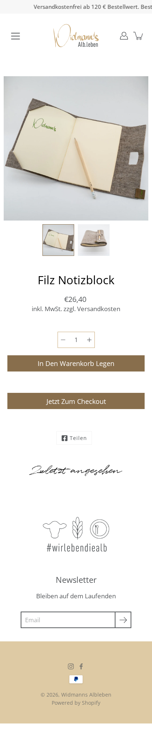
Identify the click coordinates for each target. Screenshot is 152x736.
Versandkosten (98, 308)
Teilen (78, 437)
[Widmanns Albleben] (76, 35)
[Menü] (15, 36)
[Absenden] (123, 620)
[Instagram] (71, 666)
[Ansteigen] (89, 340)
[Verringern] (63, 340)
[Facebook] (81, 666)
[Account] (124, 36)
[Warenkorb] (139, 36)
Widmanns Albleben (86, 694)
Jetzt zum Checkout (76, 401)
